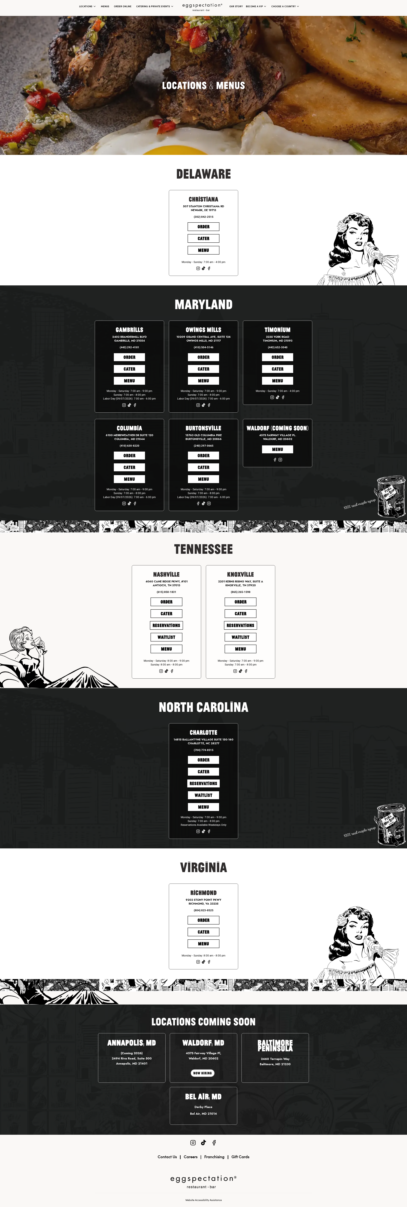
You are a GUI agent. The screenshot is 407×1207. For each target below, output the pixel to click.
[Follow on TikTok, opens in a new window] (203, 268)
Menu (203, 250)
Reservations (166, 625)
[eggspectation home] (202, 7)
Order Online (122, 6)
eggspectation (203, 1181)
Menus (105, 6)
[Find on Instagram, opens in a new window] (198, 268)
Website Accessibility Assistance (203, 1200)
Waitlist (166, 637)
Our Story (236, 6)
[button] (88, 6)
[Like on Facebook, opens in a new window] (209, 268)
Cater (203, 238)
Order (204, 226)
